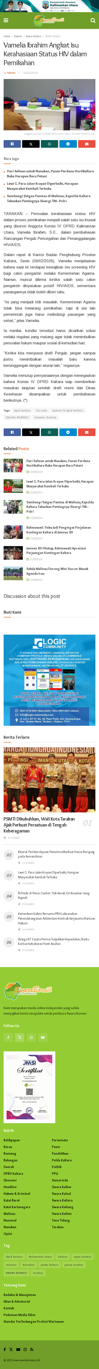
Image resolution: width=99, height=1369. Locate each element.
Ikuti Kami (12, 612)
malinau (11, 1264)
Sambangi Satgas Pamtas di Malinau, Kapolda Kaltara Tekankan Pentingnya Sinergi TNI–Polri (60, 507)
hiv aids (41, 410)
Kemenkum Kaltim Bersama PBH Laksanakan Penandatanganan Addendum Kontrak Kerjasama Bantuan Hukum (56, 918)
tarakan (38, 1272)
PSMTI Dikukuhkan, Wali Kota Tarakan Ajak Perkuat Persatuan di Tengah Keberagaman (39, 825)
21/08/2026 (36, 518)
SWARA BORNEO (17, 417)
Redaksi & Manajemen (20, 1295)
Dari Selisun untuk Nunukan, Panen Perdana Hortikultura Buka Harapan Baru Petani (58, 463)
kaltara (63, 1256)
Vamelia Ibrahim (45, 417)
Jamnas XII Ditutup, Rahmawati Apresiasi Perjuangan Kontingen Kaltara (56, 550)
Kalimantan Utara (40, 1256)
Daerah (18, 36)
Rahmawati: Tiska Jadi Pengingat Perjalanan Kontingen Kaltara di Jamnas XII (58, 529)
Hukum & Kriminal (17, 1193)
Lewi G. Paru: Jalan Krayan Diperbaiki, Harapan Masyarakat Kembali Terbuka (60, 483)
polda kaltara (49, 1264)
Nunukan (10, 1227)
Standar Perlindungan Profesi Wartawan (34, 1321)
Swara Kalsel (61, 1193)
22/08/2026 (36, 472)
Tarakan (58, 1227)
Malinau (9, 1213)
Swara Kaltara (33, 36)
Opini (8, 1234)
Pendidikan (60, 1153)
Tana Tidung (61, 1220)
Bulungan (11, 1160)
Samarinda (60, 1180)
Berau (8, 1147)
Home (7, 36)
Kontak (9, 1308)
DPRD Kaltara (52, 36)
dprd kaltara (22, 410)
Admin (11, 72)
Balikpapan (12, 1140)
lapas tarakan (83, 1256)
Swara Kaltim (62, 1213)
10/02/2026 (30, 72)
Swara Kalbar (62, 1187)
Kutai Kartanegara (17, 1207)
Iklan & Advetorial (17, 1301)
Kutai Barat (12, 1200)
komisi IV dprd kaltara (68, 410)
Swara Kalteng (63, 1207)
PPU (55, 1173)
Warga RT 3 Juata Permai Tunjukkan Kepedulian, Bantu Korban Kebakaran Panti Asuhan (53, 941)
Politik (57, 1167)
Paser (56, 1147)
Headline (10, 1187)
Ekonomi (10, 1180)
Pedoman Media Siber (20, 1315)
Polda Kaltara (62, 1160)
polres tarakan (74, 1264)
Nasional (10, 1220)
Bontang (10, 1153)
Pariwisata (60, 1140)
